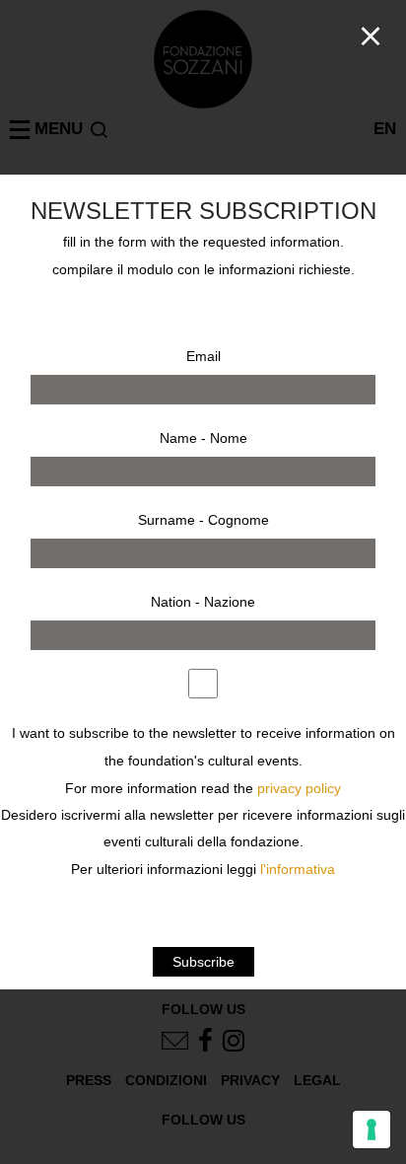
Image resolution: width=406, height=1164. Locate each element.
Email (203, 356)
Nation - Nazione (203, 602)
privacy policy (299, 788)
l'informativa (297, 869)
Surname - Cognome (203, 520)
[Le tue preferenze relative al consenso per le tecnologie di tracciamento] (371, 1129)
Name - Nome (203, 438)
